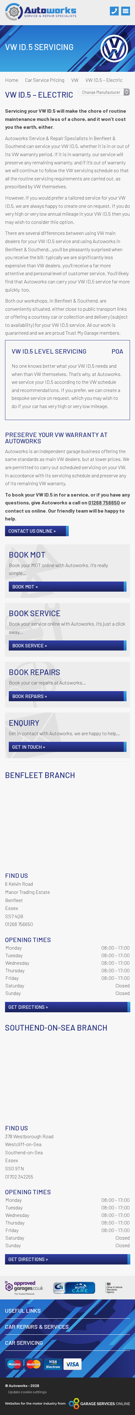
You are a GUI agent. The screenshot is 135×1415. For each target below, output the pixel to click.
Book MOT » (25, 586)
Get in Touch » (28, 747)
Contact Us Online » (32, 531)
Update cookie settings (27, 1391)
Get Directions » (28, 1007)
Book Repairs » (29, 696)
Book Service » (29, 645)
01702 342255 (19, 1176)
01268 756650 (104, 502)
